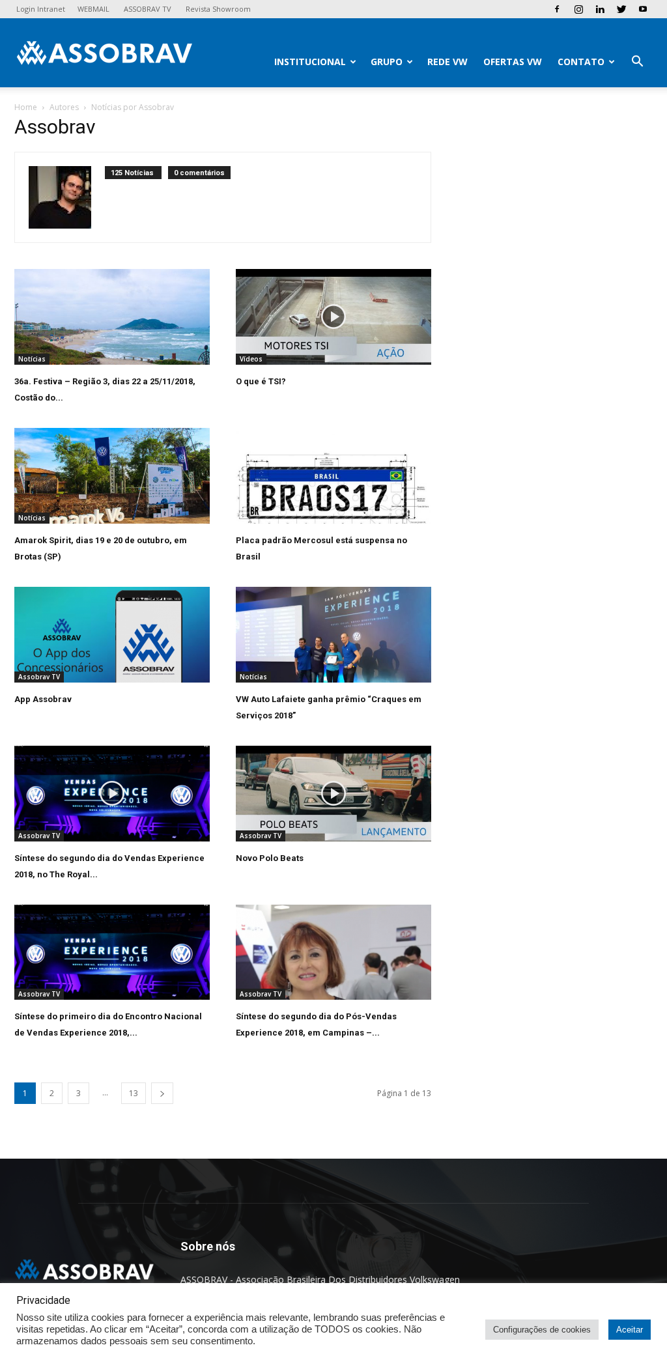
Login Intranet (40, 9)
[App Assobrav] (112, 635)
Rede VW (447, 61)
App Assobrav (43, 699)
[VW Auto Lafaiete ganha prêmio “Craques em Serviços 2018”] (333, 635)
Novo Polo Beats (270, 858)
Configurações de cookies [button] (542, 1330)
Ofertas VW (512, 61)
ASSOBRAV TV (147, 9)
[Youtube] (643, 9)
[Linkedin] (600, 9)
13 (133, 1093)
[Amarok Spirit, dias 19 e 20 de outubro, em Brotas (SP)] (112, 476)
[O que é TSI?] (333, 317)
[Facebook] (557, 9)
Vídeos (251, 358)
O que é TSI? (261, 381)
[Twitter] (621, 9)
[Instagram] (578, 9)
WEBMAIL (93, 9)
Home (25, 107)
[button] (637, 63)
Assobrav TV (39, 676)
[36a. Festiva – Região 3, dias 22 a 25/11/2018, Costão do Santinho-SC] (112, 317)
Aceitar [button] (629, 1330)
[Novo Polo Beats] (333, 793)
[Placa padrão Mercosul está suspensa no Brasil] (333, 476)
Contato (581, 61)
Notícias (32, 358)
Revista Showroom (218, 9)
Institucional (310, 61)
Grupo (387, 61)
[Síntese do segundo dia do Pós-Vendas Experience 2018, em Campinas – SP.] (333, 952)
